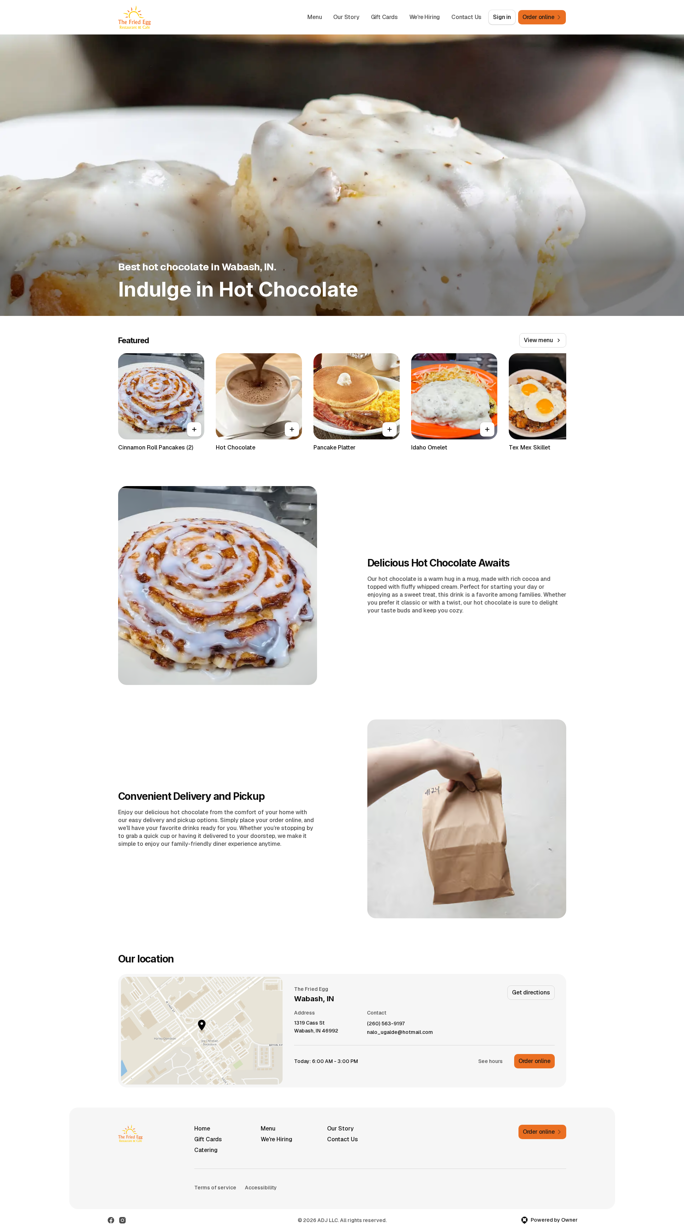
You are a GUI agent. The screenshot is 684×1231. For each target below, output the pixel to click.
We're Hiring (424, 17)
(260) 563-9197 (386, 1023)
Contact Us (466, 17)
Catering (206, 1150)
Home (202, 1128)
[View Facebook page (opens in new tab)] (111, 1220)
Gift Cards (384, 17)
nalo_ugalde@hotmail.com (400, 1032)
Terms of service (215, 1187)
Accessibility (261, 1187)
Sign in (502, 17)
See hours (490, 1061)
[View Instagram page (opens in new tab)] (122, 1220)
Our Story (346, 17)
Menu (314, 17)
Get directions (531, 992)
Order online (534, 1061)
